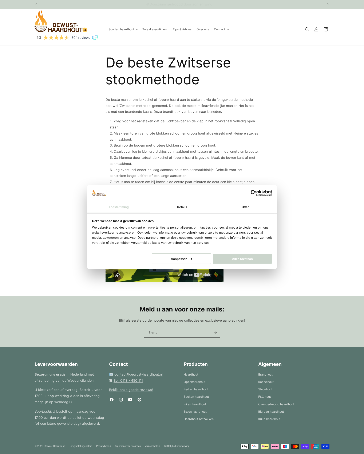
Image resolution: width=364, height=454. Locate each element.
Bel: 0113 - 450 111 (128, 380)
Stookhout (265, 389)
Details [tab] (182, 207)
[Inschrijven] (215, 333)
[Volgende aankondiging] (328, 4)
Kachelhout (266, 382)
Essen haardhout (195, 411)
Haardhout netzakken (199, 419)
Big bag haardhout (271, 411)
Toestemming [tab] (119, 207)
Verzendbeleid (152, 446)
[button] (123, 29)
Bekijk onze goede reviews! (131, 390)
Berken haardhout (196, 389)
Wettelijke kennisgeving (177, 446)
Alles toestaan (242, 258)
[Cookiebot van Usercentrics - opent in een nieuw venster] (253, 193)
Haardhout (191, 374)
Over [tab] (245, 207)
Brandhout (265, 374)
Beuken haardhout (196, 396)
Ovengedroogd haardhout (276, 404)
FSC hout (264, 396)
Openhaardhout (194, 382)
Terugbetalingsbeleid (80, 446)
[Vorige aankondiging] (36, 4)
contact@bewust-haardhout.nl (138, 374)
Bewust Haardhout (54, 446)
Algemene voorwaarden (128, 446)
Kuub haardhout (269, 419)
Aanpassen (179, 258)
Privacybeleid (103, 446)
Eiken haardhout (195, 404)
